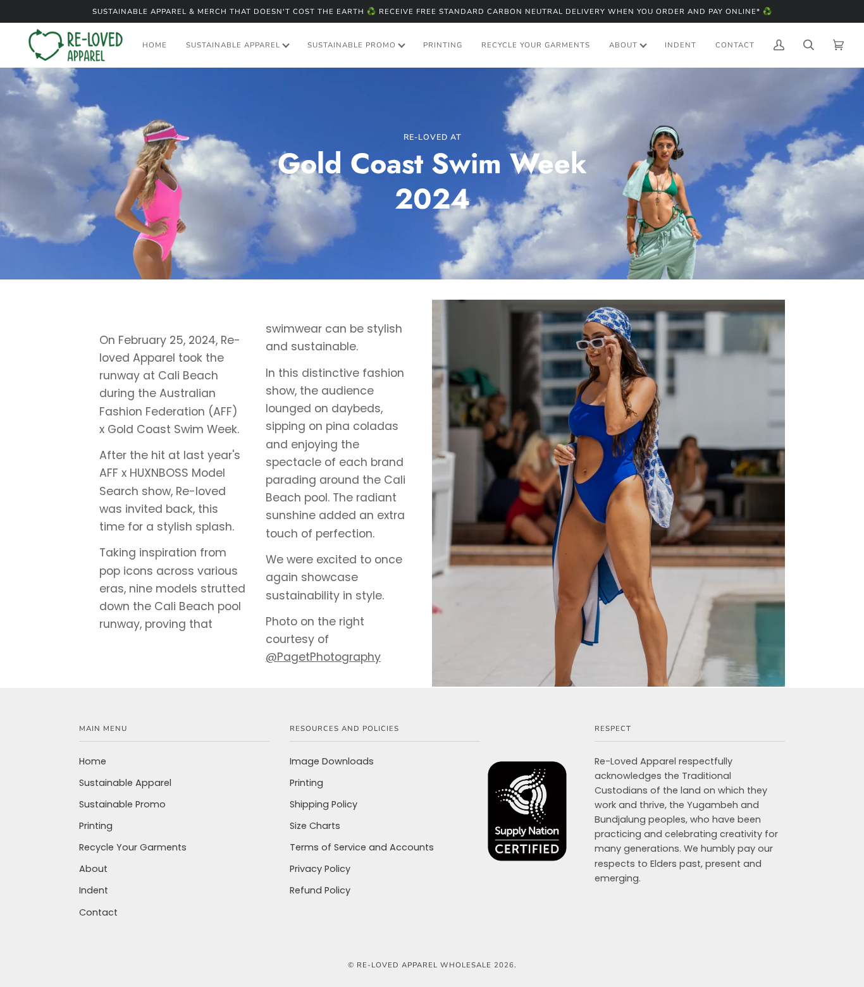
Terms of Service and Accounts (362, 847)
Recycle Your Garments (133, 847)
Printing (96, 825)
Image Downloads (332, 761)
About (93, 868)
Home (92, 761)
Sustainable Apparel (125, 782)
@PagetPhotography (323, 657)
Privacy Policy (320, 868)
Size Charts (315, 825)
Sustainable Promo (122, 804)
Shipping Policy (323, 804)
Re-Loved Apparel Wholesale (424, 965)
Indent (93, 890)
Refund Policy (320, 890)
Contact (98, 912)
